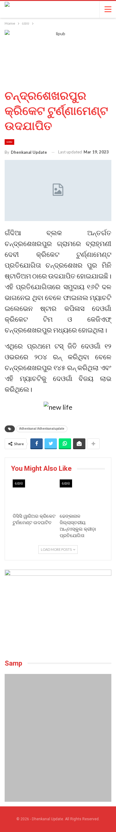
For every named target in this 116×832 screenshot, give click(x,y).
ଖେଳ (9, 142)
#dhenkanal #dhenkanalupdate (41, 428)
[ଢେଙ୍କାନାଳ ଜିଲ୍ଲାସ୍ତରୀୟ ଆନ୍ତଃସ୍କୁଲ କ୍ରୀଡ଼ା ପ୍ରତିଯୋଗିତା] (82, 494)
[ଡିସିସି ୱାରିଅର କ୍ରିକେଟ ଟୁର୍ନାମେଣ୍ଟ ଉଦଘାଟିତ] (35, 494)
